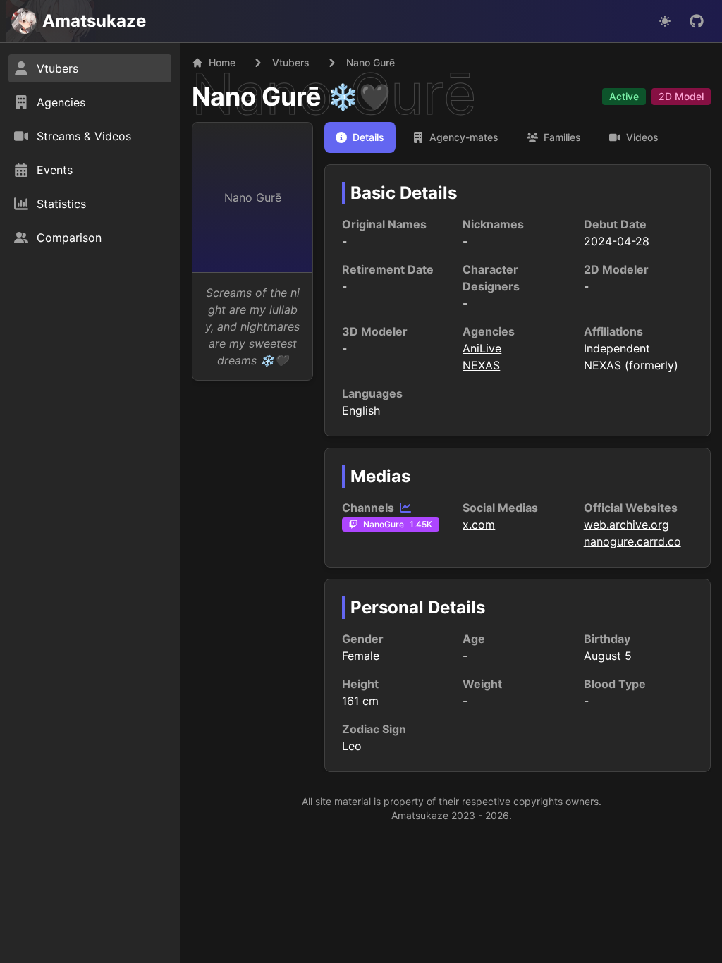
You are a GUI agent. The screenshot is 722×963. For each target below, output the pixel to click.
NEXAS (481, 365)
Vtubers (291, 62)
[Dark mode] (665, 21)
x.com (479, 524)
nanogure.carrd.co (632, 541)
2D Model (681, 96)
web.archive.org (626, 524)
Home (222, 62)
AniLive (482, 348)
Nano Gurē (257, 96)
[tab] (360, 137)
